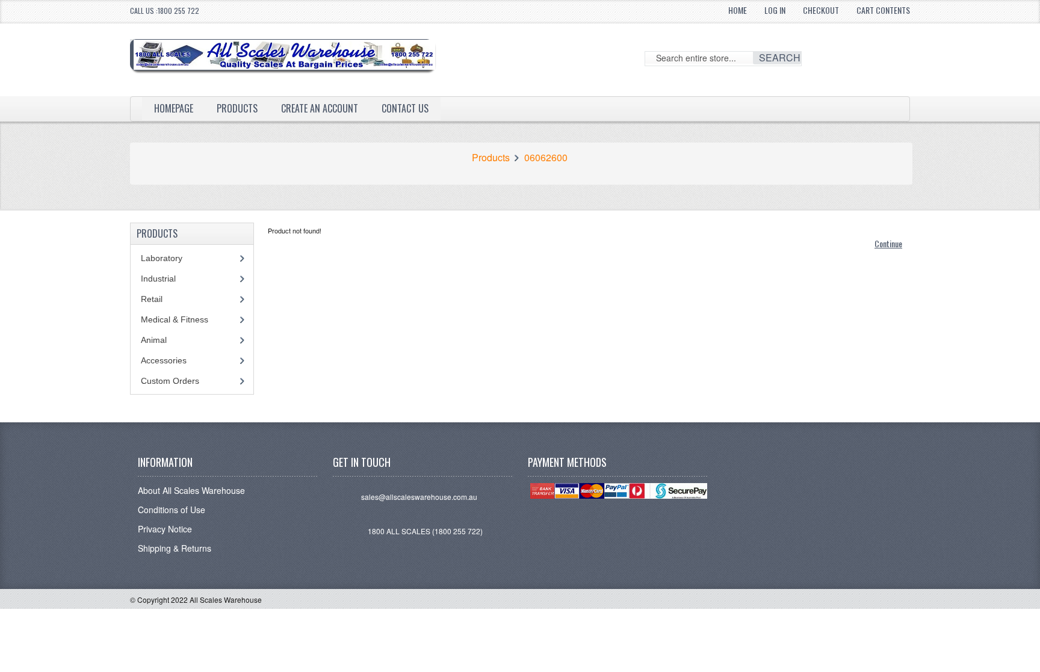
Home (737, 10)
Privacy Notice (165, 529)
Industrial (158, 278)
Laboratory (161, 258)
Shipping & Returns (174, 548)
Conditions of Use (171, 510)
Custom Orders (170, 381)
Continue (888, 243)
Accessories (164, 360)
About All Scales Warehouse (191, 490)
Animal (154, 340)
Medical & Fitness (174, 319)
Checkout (821, 10)
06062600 (546, 157)
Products (237, 108)
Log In (774, 10)
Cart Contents (883, 10)
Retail (151, 299)
